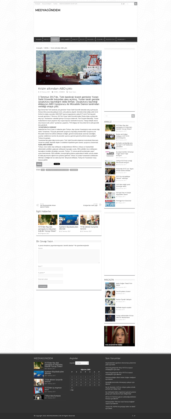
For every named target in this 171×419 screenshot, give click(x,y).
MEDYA (46, 39)
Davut (110, 408)
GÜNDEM (54, 39)
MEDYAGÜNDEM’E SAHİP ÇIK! (68, 3)
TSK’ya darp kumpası (53, 396)
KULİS (82, 39)
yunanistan (74, 170)
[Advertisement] (100, 21)
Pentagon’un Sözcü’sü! (123, 201)
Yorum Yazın (72, 92)
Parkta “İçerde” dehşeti (123, 299)
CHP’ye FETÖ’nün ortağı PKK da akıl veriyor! (124, 161)
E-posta (41, 273)
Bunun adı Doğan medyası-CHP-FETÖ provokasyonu (122, 136)
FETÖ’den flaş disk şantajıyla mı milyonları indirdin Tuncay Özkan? (47, 229)
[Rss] (122, 4)
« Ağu (72, 390)
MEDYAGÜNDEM (47, 10)
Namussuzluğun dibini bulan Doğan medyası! (120, 377)
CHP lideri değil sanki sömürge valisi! (123, 185)
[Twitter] (124, 4)
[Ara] (135, 3)
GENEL (46, 48)
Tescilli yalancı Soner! (123, 291)
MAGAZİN (90, 39)
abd (43, 170)
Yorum (40, 248)
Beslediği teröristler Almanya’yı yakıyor (118, 382)
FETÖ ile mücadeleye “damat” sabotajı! (123, 177)
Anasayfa (37, 3)
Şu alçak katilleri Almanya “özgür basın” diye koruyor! (124, 153)
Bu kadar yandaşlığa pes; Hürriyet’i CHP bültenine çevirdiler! (124, 145)
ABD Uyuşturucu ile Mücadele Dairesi (57, 170)
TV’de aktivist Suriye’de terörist (53, 381)
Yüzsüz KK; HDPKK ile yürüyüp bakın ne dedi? (120, 406)
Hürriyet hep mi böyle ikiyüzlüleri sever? (123, 193)
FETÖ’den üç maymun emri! (53, 389)
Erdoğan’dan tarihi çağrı (90, 204)
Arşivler (72, 363)
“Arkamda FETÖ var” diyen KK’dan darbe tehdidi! (124, 169)
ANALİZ (74, 39)
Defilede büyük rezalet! (123, 307)
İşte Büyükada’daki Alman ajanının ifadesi (48, 205)
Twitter (55, 3)
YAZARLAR (120, 39)
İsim (40, 266)
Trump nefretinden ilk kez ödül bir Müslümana (124, 316)
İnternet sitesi (43, 279)
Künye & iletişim (46, 3)
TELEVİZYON (110, 39)
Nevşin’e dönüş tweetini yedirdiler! (115, 345)
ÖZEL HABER (65, 39)
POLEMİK (100, 39)
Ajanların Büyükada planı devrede (54, 372)
